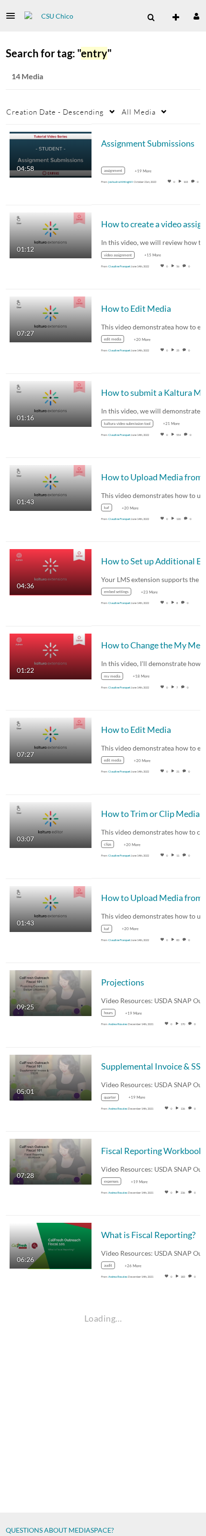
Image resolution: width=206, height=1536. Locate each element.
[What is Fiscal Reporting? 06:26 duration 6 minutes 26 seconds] (51, 1245)
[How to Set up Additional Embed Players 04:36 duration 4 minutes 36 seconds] (51, 571)
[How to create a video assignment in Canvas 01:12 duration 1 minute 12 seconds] (51, 235)
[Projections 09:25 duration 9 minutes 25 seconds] (51, 992)
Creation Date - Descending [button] (55, 111)
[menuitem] (151, 17)
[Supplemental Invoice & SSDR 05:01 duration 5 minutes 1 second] (51, 1076)
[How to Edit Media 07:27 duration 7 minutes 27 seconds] (51, 319)
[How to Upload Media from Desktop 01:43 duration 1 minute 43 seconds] (51, 487)
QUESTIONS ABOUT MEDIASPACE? (60, 1530)
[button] (13, 15)
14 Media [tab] (27, 76)
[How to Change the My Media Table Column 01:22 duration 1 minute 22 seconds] (51, 655)
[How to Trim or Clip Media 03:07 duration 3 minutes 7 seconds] (51, 824)
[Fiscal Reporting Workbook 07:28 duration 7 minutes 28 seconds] (51, 1161)
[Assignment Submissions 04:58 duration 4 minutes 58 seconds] (51, 153)
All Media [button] (139, 111)
